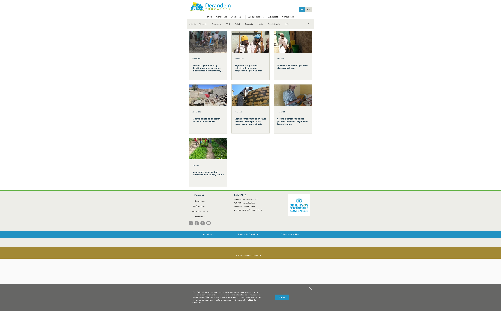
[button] (310, 288)
